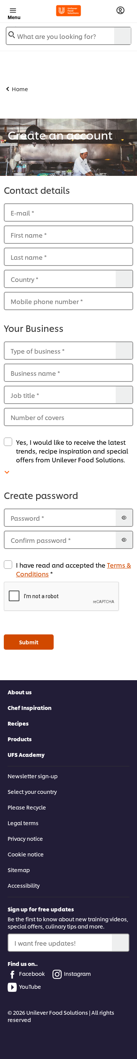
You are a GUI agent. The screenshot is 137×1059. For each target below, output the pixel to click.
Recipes (18, 723)
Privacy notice (25, 838)
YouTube (30, 986)
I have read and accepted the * (73, 569)
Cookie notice (26, 854)
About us (20, 691)
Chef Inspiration (29, 707)
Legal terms (23, 822)
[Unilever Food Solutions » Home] (68, 10)
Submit (28, 641)
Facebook (32, 973)
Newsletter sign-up (32, 775)
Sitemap (19, 869)
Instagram (77, 973)
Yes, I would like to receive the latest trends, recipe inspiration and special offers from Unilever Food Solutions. (72, 451)
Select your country (32, 791)
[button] (68, 597)
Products (20, 738)
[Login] (120, 10)
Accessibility (24, 885)
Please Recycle (27, 807)
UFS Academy (26, 754)
